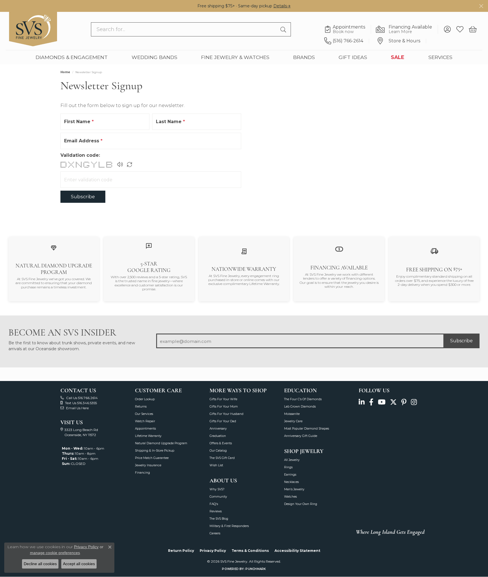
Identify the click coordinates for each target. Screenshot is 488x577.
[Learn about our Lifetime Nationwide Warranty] (244, 251)
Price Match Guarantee (152, 458)
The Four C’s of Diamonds (303, 399)
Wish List (216, 465)
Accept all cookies (79, 563)
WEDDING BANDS (154, 57)
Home (65, 72)
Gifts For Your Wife (223, 399)
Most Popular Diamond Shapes (306, 428)
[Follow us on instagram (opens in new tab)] (414, 402)
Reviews (216, 511)
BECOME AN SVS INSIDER (62, 332)
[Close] (481, 6)
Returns (141, 406)
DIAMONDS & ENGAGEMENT (72, 57)
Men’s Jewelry (294, 489)
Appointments (145, 428)
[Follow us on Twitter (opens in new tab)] (393, 402)
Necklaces (291, 482)
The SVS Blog (219, 519)
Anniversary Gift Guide (300, 436)
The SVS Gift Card (222, 458)
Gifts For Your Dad (223, 421)
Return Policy (181, 550)
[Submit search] (284, 29)
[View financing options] (339, 248)
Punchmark (255, 569)
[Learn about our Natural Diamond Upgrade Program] (53, 248)
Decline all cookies (40, 563)
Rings (288, 467)
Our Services (144, 414)
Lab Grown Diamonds (300, 406)
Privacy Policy (213, 550)
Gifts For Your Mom (224, 406)
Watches (290, 496)
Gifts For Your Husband (226, 414)
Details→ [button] (282, 5)
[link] (347, 29)
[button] (447, 29)
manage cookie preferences (55, 552)
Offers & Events (221, 443)
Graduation (218, 436)
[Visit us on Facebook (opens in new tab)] (371, 402)
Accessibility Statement (297, 550)
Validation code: (80, 155)
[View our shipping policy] (434, 251)
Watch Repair (145, 421)
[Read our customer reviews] (148, 245)
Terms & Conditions (250, 550)
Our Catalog (218, 450)
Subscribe (83, 196)
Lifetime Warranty (148, 436)
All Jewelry (292, 460)
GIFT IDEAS (353, 57)
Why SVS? (217, 489)
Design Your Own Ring (300, 504)
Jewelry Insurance (148, 465)
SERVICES (440, 57)
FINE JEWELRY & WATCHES (235, 57)
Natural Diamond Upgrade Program (161, 443)
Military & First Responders (229, 526)
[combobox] (184, 29)
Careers (215, 533)
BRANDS (304, 57)
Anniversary (218, 428)
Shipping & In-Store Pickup (154, 450)
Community (218, 496)
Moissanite (292, 414)
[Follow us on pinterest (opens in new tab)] (403, 402)
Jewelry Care (293, 421)
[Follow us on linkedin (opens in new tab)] (362, 402)
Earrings (290, 474)
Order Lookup (145, 399)
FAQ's (214, 504)
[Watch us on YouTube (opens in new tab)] (381, 402)
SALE (397, 57)
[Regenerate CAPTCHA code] (129, 164)
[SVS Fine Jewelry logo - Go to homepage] (33, 29)
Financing (142, 472)
